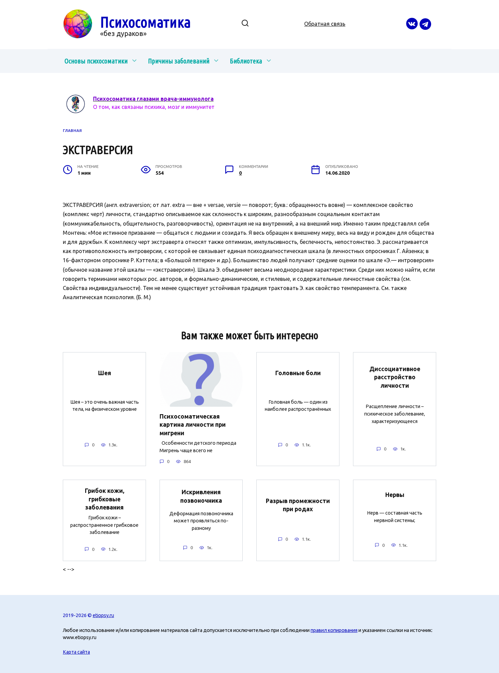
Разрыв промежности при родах (298, 505)
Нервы (394, 495)
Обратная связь (324, 24)
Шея (104, 372)
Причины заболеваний (178, 61)
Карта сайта (76, 652)
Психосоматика (145, 22)
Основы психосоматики (96, 61)
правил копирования (334, 630)
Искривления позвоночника (201, 496)
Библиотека (246, 61)
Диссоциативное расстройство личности (394, 376)
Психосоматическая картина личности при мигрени (193, 424)
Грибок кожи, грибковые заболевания (104, 499)
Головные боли (298, 372)
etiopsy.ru (103, 615)
